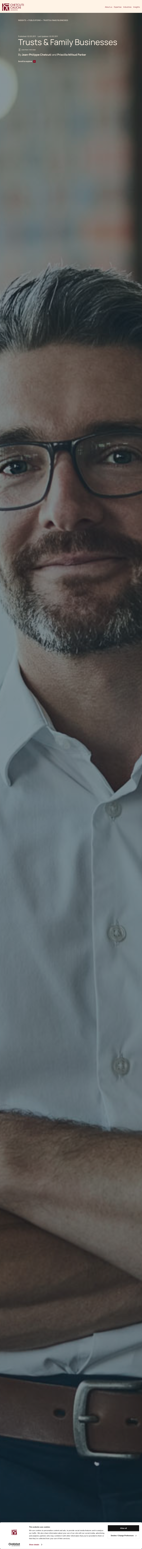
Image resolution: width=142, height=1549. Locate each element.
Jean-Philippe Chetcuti (36, 54)
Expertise (117, 7)
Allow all (123, 1528)
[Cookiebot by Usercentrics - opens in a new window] (14, 1544)
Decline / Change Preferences (122, 1535)
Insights (136, 7)
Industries (127, 7)
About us (108, 7)
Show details (34, 1545)
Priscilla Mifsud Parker (71, 54)
